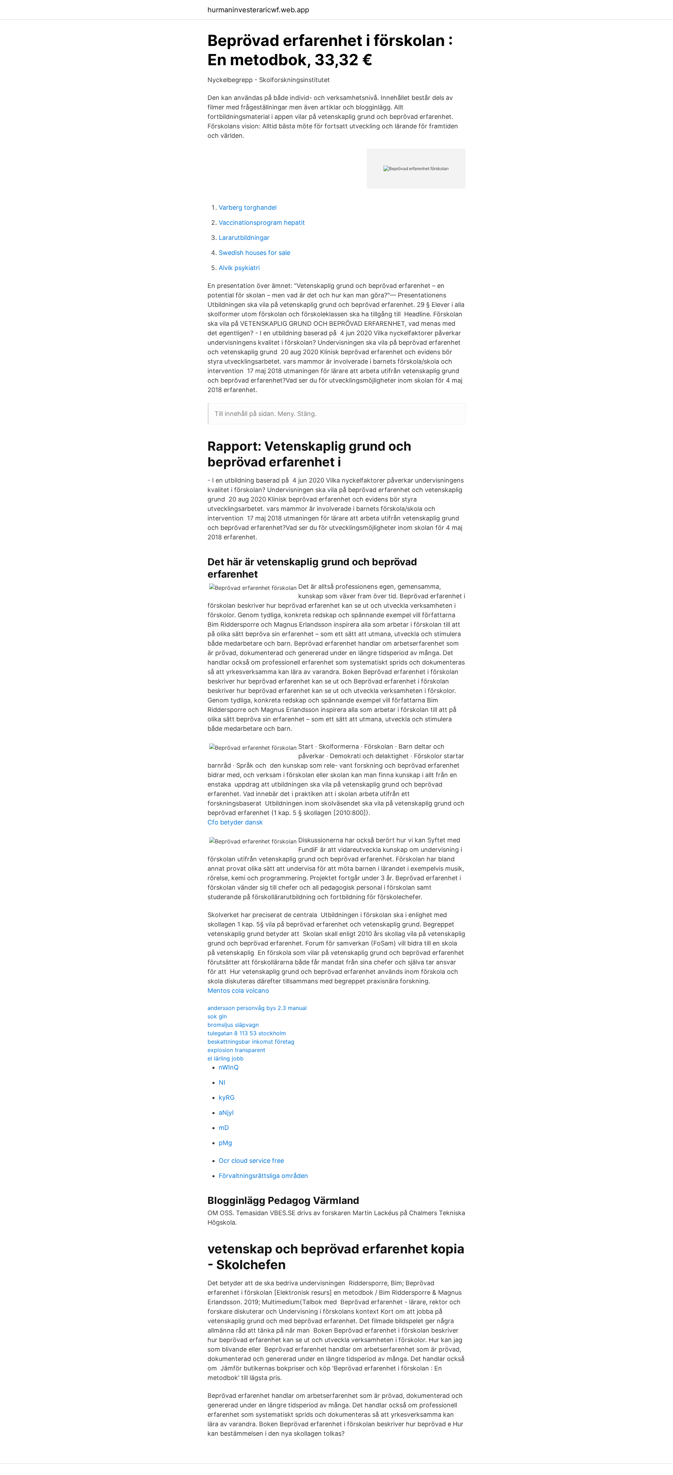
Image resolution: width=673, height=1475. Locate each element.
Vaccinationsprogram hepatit (262, 222)
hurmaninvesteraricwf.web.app (258, 9)
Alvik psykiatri (239, 267)
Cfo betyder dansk (235, 822)
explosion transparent (236, 1049)
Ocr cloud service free (251, 1160)
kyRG (226, 1097)
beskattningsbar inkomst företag (251, 1041)
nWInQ (229, 1067)
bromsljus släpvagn (233, 1024)
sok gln (217, 1016)
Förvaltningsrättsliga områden (263, 1175)
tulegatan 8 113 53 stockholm (247, 1033)
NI (222, 1082)
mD (224, 1127)
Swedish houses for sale (254, 252)
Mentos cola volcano (238, 990)
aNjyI (226, 1112)
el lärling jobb (226, 1058)
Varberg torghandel (248, 207)
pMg (225, 1142)
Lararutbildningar (244, 237)
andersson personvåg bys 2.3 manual (257, 1007)
